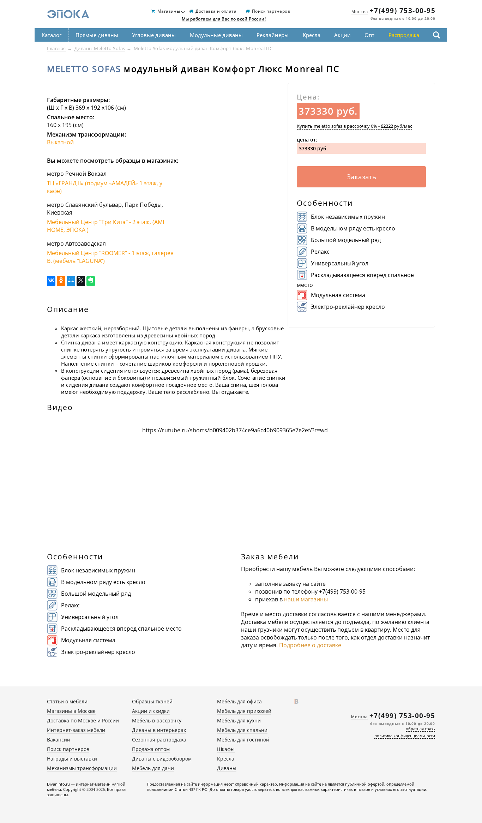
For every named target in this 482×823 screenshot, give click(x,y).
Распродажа (403, 34)
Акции (342, 34)
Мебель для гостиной (243, 739)
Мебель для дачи (153, 768)
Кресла (311, 34)
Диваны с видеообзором (162, 758)
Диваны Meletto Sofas (99, 48)
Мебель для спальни (242, 730)
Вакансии (58, 739)
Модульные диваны (216, 34)
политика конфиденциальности (404, 735)
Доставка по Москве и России (83, 720)
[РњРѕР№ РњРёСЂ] (71, 281)
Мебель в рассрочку (156, 720)
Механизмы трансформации (82, 768)
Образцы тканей (152, 701)
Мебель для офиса (239, 701)
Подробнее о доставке (310, 645)
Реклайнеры (273, 34)
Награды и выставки (72, 758)
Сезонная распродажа (159, 739)
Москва (359, 11)
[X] (81, 281)
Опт (369, 34)
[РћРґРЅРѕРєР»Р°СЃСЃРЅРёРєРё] (61, 281)
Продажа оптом (151, 749)
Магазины (168, 11)
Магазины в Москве (71, 711)
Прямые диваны (97, 34)
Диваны (226, 768)
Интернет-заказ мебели (76, 730)
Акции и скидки (151, 711)
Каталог (51, 34)
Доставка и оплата (215, 11)
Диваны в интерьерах (159, 730)
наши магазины (306, 599)
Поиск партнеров (271, 11)
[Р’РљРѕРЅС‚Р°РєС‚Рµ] (51, 281)
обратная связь (420, 728)
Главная (56, 48)
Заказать (361, 176)
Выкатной (60, 142)
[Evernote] (90, 281)
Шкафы (226, 749)
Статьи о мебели (67, 701)
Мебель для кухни (239, 720)
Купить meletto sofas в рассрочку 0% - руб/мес (354, 126)
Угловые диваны (154, 34)
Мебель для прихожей (244, 711)
